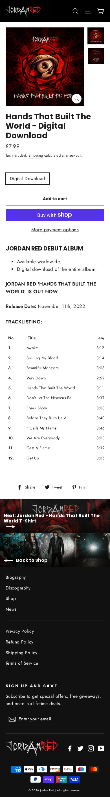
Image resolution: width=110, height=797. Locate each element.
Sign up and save (32, 686)
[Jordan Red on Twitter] (80, 748)
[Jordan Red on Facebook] (70, 748)
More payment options (55, 229)
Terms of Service (22, 663)
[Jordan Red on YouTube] (101, 748)
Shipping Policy (21, 652)
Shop (11, 598)
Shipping (35, 155)
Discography (18, 588)
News (11, 609)
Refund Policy (20, 642)
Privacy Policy (20, 631)
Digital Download (27, 178)
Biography (16, 577)
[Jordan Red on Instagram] (91, 748)
